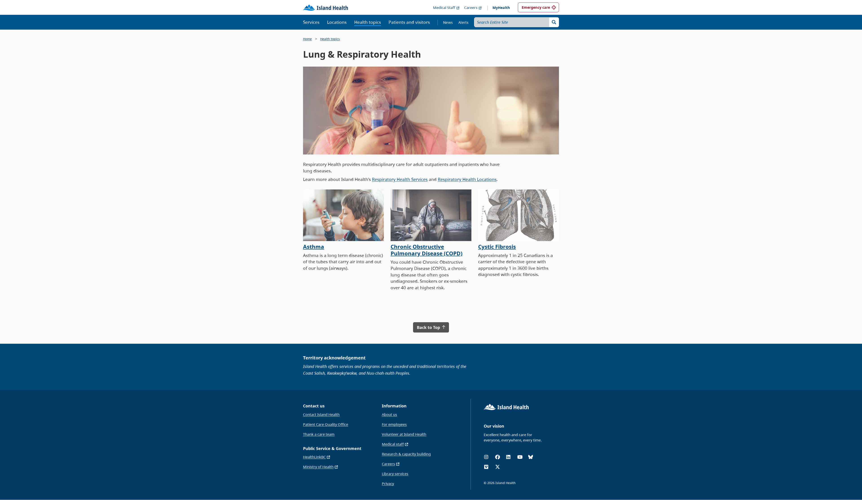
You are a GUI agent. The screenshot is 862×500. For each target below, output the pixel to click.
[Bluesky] (530, 457)
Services (311, 22)
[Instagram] (486, 457)
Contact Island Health (321, 414)
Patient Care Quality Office (325, 424)
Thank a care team (318, 434)
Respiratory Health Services (400, 179)
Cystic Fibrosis (497, 246)
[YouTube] (520, 457)
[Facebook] (497, 457)
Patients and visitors (409, 22)
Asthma (313, 246)
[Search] (554, 22)
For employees (394, 424)
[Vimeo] (486, 467)
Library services (395, 473)
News (448, 22)
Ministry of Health (318, 466)
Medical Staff (444, 7)
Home (307, 39)
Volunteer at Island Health (404, 434)
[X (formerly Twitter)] (497, 467)
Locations (337, 22)
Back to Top (429, 327)
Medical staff (393, 444)
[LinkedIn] (508, 457)
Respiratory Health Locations (467, 179)
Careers (470, 7)
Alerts (463, 22)
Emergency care (536, 7)
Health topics (367, 22)
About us (389, 414)
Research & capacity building (406, 454)
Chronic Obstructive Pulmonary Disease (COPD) (426, 250)
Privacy (388, 483)
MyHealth (501, 7)
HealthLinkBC (314, 456)
